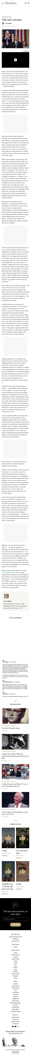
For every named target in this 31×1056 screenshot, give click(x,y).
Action (15, 952)
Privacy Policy (15, 1052)
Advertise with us (15, 1021)
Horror (15, 963)
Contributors (15, 1023)
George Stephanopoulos (8, 572)
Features (15, 1005)
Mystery (15, 967)
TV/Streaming (15, 1007)
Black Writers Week (15, 1003)
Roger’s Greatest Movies (15, 936)
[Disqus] (15, 678)
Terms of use (15, 1051)
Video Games (15, 1000)
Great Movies (15, 988)
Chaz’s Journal (15, 986)
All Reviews (16, 939)
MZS (15, 990)
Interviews (15, 994)
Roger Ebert (15, 1009)
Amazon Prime (15, 954)
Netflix (15, 969)
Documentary (15, 959)
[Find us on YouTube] (15, 1026)
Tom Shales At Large (6, 17)
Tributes (15, 996)
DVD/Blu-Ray (15, 998)
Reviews (15, 983)
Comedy (15, 956)
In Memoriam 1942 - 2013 (15, 1033)
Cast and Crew (15, 941)
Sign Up (15, 946)
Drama (15, 961)
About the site (15, 1017)
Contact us (15, 1019)
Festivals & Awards (15, 1011)
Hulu (15, 965)
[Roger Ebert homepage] (9, 3)
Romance (15, 971)
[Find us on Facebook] (13, 1026)
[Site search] (25, 3)
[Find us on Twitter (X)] (18, 1026)
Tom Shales (8, 23)
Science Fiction (15, 973)
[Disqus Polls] (15, 640)
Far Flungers (15, 992)
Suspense (15, 976)
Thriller (15, 978)
